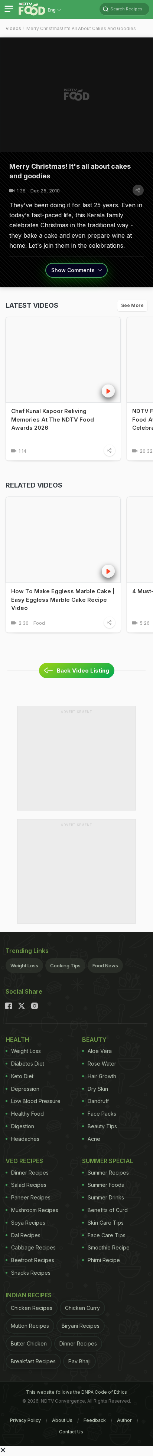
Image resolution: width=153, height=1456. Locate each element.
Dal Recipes (25, 1235)
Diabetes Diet (27, 1063)
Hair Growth (102, 1076)
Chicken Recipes (31, 1308)
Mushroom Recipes (34, 1210)
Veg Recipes (24, 1161)
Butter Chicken (29, 1343)
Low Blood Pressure (36, 1101)
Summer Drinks (106, 1197)
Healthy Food (27, 1113)
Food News (105, 965)
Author (124, 1420)
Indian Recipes (29, 1295)
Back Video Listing (83, 670)
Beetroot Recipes (32, 1260)
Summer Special (107, 1161)
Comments (73, 270)
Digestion (22, 1126)
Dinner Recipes (30, 1172)
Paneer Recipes (31, 1197)
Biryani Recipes (81, 1326)
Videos (13, 28)
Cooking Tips (65, 965)
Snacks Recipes (31, 1273)
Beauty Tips (102, 1126)
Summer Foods (106, 1185)
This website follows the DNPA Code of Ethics (76, 1392)
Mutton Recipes (30, 1326)
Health (17, 1039)
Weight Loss (24, 965)
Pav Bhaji (79, 1361)
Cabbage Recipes (33, 1247)
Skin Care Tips (106, 1222)
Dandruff (98, 1101)
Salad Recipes (28, 1185)
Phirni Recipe (104, 1260)
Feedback (95, 1420)
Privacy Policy (25, 1420)
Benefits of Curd (108, 1210)
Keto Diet (22, 1076)
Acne (94, 1139)
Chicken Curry (82, 1308)
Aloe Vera (100, 1051)
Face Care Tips (107, 1235)
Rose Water (102, 1063)
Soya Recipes (28, 1222)
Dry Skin (98, 1089)
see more (132, 305)
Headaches (25, 1139)
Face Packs (102, 1113)
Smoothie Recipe (109, 1247)
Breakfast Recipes (33, 1361)
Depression (25, 1089)
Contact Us (71, 1431)
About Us (62, 1420)
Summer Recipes (108, 1172)
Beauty (94, 1039)
